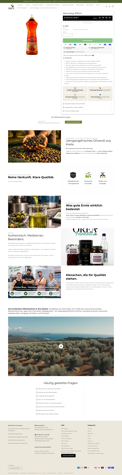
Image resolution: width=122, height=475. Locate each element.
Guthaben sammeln (66, 433)
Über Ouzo (64, 443)
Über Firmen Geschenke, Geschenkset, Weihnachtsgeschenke (71, 451)
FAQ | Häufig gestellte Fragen (69, 431)
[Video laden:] (61, 346)
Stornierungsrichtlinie (68, 473)
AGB (40, 473)
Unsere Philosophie (66, 438)
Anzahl (64, 32)
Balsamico (90, 433)
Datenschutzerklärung (33, 473)
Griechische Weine (93, 446)
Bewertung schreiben (73, 122)
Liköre (89, 438)
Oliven (89, 431)
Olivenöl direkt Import (67, 448)
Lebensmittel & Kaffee (93, 443)
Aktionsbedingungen (87, 23)
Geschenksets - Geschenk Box (96, 453)
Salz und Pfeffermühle (94, 451)
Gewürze (90, 441)
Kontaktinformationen (52, 473)
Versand (71, 29)
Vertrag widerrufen (68, 455)
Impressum (60, 473)
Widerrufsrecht (23, 473)
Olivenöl (90, 428)
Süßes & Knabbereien (93, 448)
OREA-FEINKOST (15, 473)
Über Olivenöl (64, 441)
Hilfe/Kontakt (64, 428)
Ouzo (89, 436)
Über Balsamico (65, 446)
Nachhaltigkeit (65, 436)
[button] (20, 4)
